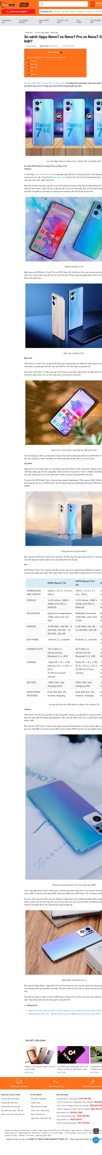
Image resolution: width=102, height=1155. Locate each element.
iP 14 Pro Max (70, 1133)
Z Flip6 (40, 1130)
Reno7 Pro (38, 174)
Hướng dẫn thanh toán (10, 1099)
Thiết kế (33, 61)
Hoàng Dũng (31, 46)
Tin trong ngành (23, 21)
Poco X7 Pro (82, 1133)
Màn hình (34, 64)
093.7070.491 (84, 1123)
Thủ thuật (79, 21)
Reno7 (48, 174)
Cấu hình (33, 67)
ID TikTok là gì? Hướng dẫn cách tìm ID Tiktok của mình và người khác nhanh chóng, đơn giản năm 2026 (72, 1068)
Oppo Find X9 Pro (51, 1130)
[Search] (42, 4)
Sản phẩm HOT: (46, 12)
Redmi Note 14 (11, 1133)
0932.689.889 (83, 1116)
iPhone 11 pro (89, 1130)
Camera (33, 74)
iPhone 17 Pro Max (26, 1135)
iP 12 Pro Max (64, 1130)
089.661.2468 (76, 1112)
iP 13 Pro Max (57, 1133)
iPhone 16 (73, 12)
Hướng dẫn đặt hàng (9, 1103)
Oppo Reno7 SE (58, 177)
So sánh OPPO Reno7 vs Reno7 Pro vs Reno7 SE (46, 57)
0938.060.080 (85, 1099)
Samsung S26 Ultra (43, 1135)
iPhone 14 (90, 12)
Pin (31, 71)
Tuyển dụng (35, 1103)
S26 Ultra (56, 12)
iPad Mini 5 (36, 1133)
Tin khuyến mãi (44, 21)
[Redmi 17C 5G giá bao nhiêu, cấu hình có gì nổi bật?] (40, 1055)
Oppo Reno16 (76, 1130)
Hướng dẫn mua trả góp (10, 1106)
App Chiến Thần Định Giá (41, 1118)
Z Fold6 (33, 1130)
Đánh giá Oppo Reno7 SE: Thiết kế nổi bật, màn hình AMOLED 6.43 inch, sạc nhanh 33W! (64, 1014)
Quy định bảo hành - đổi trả (12, 1110)
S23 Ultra (92, 1133)
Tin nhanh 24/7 (6, 21)
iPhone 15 (81, 12)
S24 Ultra (26, 1130)
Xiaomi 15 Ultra (11, 1135)
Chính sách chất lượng (40, 1110)
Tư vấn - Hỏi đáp (62, 21)
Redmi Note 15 (24, 1133)
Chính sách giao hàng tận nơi (12, 1114)
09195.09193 (76, 1119)
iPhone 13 (46, 1133)
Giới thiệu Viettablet (38, 1099)
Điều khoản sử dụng (39, 1106)
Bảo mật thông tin (38, 1114)
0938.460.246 (96, 1106)
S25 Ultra (64, 12)
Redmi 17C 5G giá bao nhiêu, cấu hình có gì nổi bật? (40, 1068)
